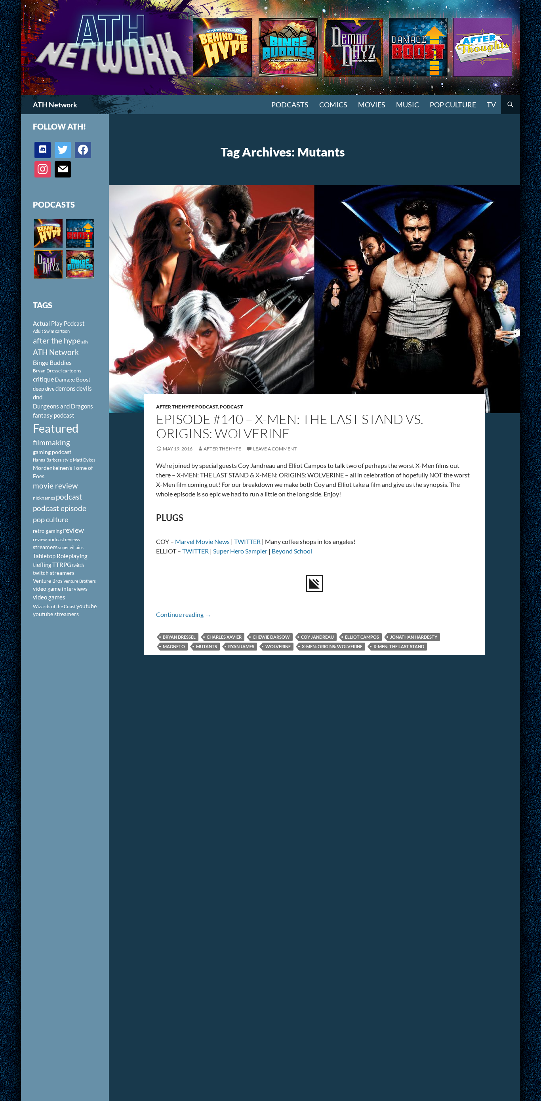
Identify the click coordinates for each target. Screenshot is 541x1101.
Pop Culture (453, 104)
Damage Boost (72, 379)
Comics (333, 104)
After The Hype (222, 449)
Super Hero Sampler (240, 551)
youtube (86, 606)
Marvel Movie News (202, 541)
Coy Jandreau (317, 636)
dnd (37, 397)
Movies (371, 104)
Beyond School (292, 551)
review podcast (48, 539)
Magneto (174, 646)
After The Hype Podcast (187, 407)
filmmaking (51, 442)
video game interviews (60, 588)
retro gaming (47, 531)
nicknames (44, 498)
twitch (78, 565)
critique (43, 379)
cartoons (72, 371)
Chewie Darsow (271, 636)
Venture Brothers (79, 581)
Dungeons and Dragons (63, 406)
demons (65, 388)
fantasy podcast (53, 415)
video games (49, 597)
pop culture (50, 519)
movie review (55, 485)
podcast (69, 496)
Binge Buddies (52, 362)
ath (84, 342)
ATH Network (55, 104)
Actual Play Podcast (59, 323)
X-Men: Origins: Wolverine (332, 646)
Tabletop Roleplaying (60, 555)
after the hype (56, 340)
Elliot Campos (362, 636)
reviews (72, 539)
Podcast (231, 407)
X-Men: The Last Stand (398, 646)
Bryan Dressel (179, 636)
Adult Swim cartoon (51, 331)
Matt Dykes (84, 459)
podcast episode (59, 508)
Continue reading (183, 614)
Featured (55, 428)
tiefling (42, 564)
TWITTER (247, 541)
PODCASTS (290, 104)
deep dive (44, 388)
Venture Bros (48, 581)
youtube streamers (56, 614)
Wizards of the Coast (54, 606)
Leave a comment (275, 449)
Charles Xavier (224, 636)
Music (407, 104)
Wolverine (278, 646)
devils (84, 388)
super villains (71, 547)
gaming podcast (52, 451)
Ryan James (241, 646)
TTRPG (61, 564)
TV (491, 104)
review (73, 530)
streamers (45, 547)
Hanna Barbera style (52, 459)
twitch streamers (53, 572)
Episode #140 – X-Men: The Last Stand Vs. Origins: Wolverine (289, 426)
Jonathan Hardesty (413, 636)
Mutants (206, 646)
